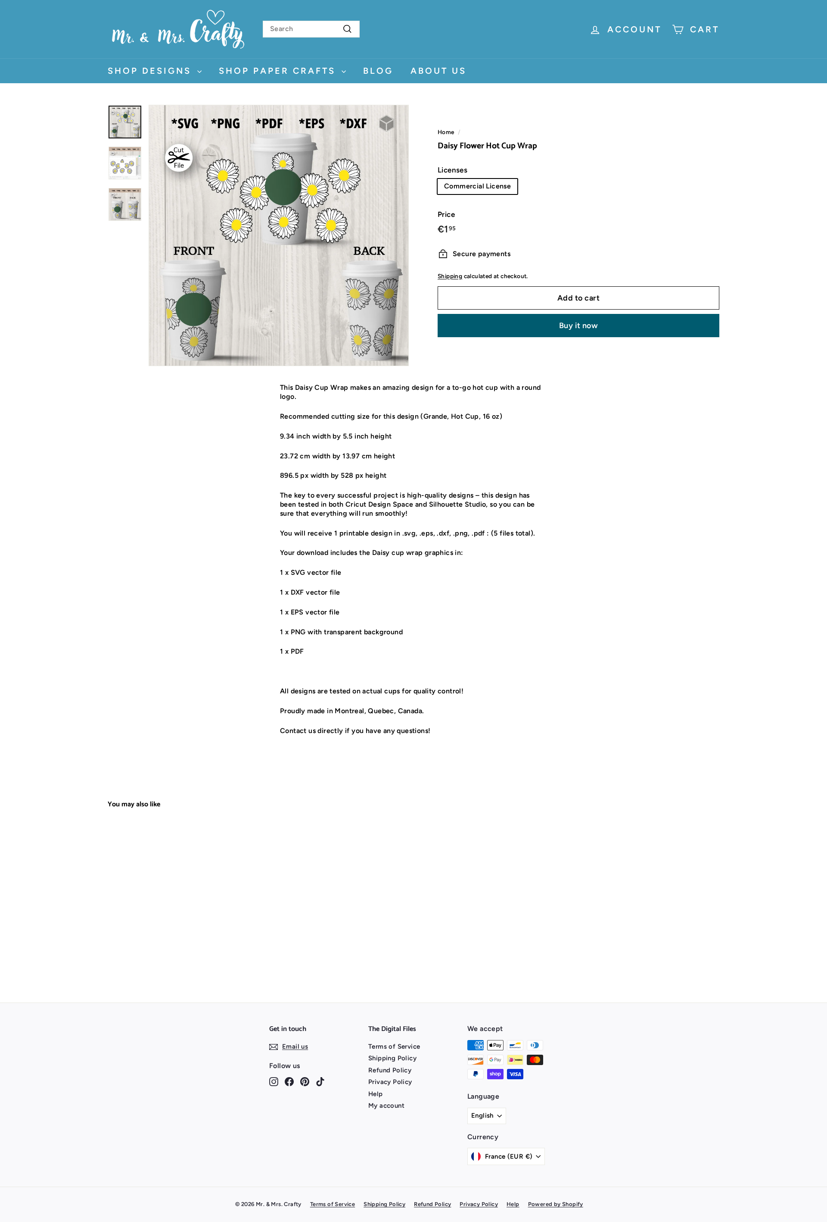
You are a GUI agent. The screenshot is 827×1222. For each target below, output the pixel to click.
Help (375, 1094)
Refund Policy (389, 1070)
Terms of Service (394, 1046)
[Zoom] (278, 235)
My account (386, 1105)
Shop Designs (151, 71)
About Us (438, 71)
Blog (378, 71)
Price (446, 214)
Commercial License (477, 186)
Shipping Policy (392, 1058)
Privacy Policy (390, 1082)
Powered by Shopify (555, 1204)
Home (446, 131)
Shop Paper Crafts (279, 71)
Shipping (450, 275)
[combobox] (311, 29)
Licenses (452, 170)
